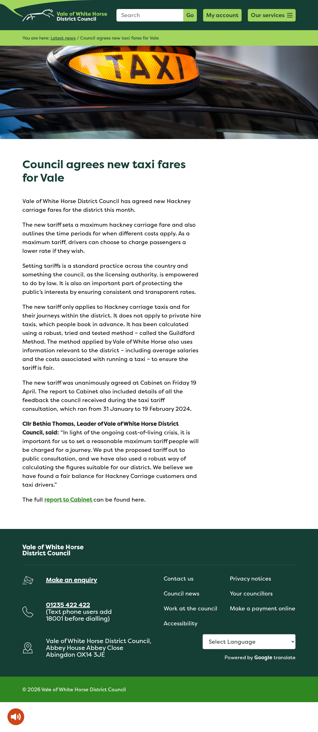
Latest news (63, 38)
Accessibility (181, 623)
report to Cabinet (68, 499)
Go (190, 15)
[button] (272, 15)
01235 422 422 (68, 604)
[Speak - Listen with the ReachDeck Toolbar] (15, 716)
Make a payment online (262, 608)
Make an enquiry (71, 580)
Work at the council (190, 608)
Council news (181, 593)
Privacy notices (250, 578)
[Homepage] (64, 15)
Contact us (178, 578)
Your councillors (251, 593)
